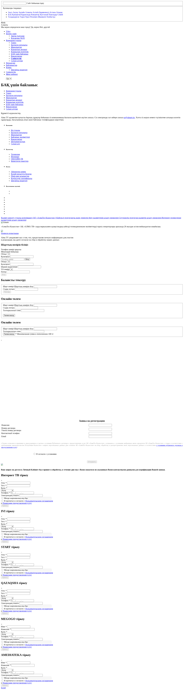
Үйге (8, 31)
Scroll (3, 688)
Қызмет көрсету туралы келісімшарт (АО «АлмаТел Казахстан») (28, 218)
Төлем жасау (9, 315)
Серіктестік (11, 72)
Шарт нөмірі (8, 286)
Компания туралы (13, 40)
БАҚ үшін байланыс (19, 54)
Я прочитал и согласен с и (27, 502)
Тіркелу (5, 506)
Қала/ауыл (5, 256)
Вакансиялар (16, 56)
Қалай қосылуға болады (21, 174)
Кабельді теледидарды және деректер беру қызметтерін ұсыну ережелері (87, 218)
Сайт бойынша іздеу (35, 3)
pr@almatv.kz (129, 117)
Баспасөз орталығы (19, 45)
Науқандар (10, 63)
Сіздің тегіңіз (8, 289)
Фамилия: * (6, 629)
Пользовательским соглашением (39, 501)
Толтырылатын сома (12, 310)
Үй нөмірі (5, 269)
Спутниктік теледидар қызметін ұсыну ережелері (140, 218)
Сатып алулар (17, 61)
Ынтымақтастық (18, 142)
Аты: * (4, 483)
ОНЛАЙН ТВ (17, 159)
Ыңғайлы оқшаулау (19, 70)
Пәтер (3, 272)
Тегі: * (3, 485)
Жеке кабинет (12, 74)
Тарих (13, 43)
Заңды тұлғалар (17, 36)
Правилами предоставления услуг (17, 503)
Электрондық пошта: (10, 495)
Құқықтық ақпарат (19, 49)
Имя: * (4, 627)
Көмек (9, 67)
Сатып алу (15, 144)
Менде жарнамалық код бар (16, 498)
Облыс (4, 254)
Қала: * (4, 488)
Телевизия (15, 154)
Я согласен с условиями (46, 454)
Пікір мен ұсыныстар (20, 176)
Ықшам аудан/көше (9, 267)
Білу (27, 259)
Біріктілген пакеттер (19, 161)
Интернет (15, 157)
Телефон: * (5, 493)
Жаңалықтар (16, 47)
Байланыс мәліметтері (20, 137)
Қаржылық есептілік (20, 52)
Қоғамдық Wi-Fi (18, 38)
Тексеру (7, 292)
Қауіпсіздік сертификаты (21, 178)
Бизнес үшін (11, 34)
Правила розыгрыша (10, 233)
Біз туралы (15, 130)
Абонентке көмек (18, 172)
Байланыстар (11, 65)
